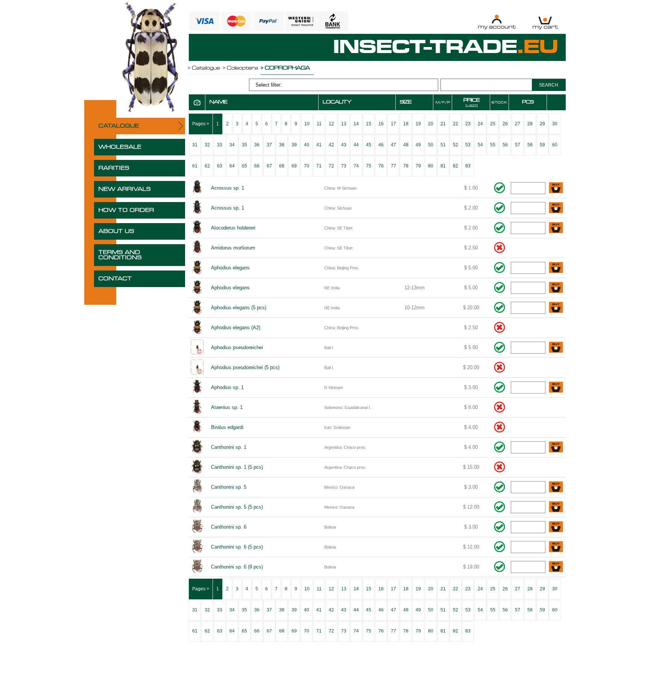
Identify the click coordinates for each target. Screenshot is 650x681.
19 (418, 123)
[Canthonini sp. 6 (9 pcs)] (197, 567)
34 (232, 144)
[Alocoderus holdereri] (197, 228)
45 (368, 144)
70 (306, 166)
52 (455, 144)
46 (381, 144)
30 (554, 123)
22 (455, 123)
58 (530, 144)
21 (443, 123)
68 (281, 166)
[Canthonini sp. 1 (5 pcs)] (197, 467)
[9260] (556, 188)
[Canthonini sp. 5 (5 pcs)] (197, 507)
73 (343, 166)
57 (517, 144)
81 (443, 166)
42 (331, 144)
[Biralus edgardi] (197, 427)
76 (381, 166)
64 (232, 166)
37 (269, 144)
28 (530, 123)
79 (418, 166)
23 (468, 123)
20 (430, 123)
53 (468, 144)
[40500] (556, 547)
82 (455, 166)
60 (554, 144)
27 (517, 123)
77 (393, 166)
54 (480, 144)
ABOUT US (116, 231)
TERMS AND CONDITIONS (120, 255)
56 (505, 144)
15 (368, 123)
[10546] (556, 268)
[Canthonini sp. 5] (197, 487)
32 (207, 144)
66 (257, 166)
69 (294, 166)
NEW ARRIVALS (125, 189)
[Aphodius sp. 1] (197, 387)
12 (331, 123)
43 (343, 144)
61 (194, 166)
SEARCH (548, 85)
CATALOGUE (119, 126)
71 (319, 166)
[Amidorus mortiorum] (197, 248)
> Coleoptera (240, 68)
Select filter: (268, 85)
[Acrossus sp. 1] (197, 188)
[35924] (556, 487)
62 (207, 166)
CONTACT (115, 278)
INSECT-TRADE (445, 47)
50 (430, 144)
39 (294, 144)
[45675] (556, 308)
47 (393, 144)
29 (542, 123)
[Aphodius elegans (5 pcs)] (197, 307)
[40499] (556, 527)
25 (492, 123)
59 (542, 144)
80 (430, 166)
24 (480, 123)
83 (468, 166)
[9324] (556, 228)
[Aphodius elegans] (197, 268)
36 (257, 144)
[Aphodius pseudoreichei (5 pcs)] (197, 367)
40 (306, 144)
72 (331, 166)
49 (418, 144)
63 (219, 166)
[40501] (556, 567)
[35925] (556, 507)
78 (406, 166)
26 (505, 123)
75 (368, 166)
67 (269, 166)
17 (393, 123)
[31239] (556, 348)
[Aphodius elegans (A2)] (197, 327)
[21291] (556, 447)
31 (194, 144)
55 (492, 144)
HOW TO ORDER (126, 210)
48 (406, 144)
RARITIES (114, 168)
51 (443, 144)
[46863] (556, 288)
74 (356, 166)
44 (356, 144)
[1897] (556, 388)
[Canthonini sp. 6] (197, 527)
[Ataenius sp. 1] (197, 407)
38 (281, 144)
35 (244, 144)
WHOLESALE (120, 147)
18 (406, 123)
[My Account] (497, 22)
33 (219, 144)
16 (381, 123)
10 (307, 123)
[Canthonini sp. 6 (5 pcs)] (197, 547)
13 (343, 123)
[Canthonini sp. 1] (197, 447)
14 (356, 123)
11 (319, 123)
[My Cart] (545, 22)
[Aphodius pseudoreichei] (197, 347)
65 (244, 166)
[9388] (556, 208)
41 (319, 144)
